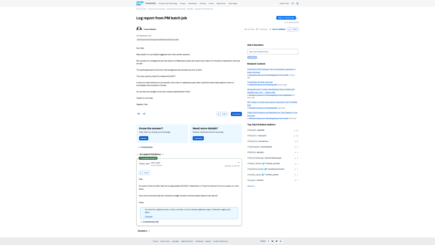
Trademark (199, 241)
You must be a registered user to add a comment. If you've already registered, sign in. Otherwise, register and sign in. (187, 211)
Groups (183, 3)
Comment (236, 114)
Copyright (175, 241)
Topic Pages (232, 3)
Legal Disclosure (187, 241)
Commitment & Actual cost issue (260, 82)
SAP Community (141, 9)
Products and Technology (167, 3)
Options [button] (297, 18)
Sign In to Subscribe (286, 18)
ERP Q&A (190, 9)
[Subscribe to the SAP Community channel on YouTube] (276, 241)
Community (150, 3)
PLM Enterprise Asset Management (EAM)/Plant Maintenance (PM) (157, 39)
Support (208, 241)
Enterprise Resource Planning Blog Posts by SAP (268, 75)
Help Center (221, 3)
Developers (192, 3)
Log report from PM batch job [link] (204, 9)
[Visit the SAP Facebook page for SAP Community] (268, 241)
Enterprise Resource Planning (176, 9)
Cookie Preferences (220, 241)
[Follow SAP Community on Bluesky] (272, 241)
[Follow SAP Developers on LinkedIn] (281, 241)
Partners (203, 3)
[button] (289, 29)
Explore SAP (284, 3)
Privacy (155, 241)
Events (211, 3)
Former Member (150, 29)
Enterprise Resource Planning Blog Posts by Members (271, 95)
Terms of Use (165, 241)
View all (250, 186)
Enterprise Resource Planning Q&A (263, 85)
